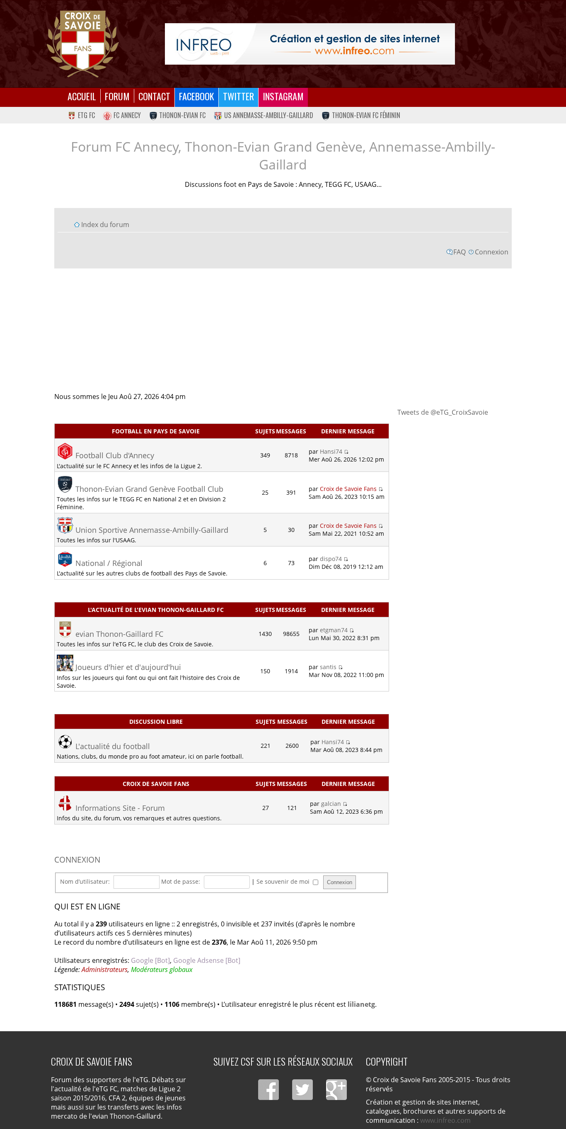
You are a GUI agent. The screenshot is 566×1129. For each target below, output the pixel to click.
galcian (331, 803)
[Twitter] (302, 1089)
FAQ (459, 251)
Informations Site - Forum (120, 808)
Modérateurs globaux (162, 969)
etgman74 (334, 630)
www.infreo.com (445, 1120)
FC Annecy (127, 115)
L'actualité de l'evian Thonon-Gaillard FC (156, 610)
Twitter (238, 96)
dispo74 (331, 559)
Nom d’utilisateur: (85, 881)
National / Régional (109, 563)
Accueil (82, 96)
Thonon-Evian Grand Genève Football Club (149, 489)
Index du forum (105, 224)
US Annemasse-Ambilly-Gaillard (268, 115)
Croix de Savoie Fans (348, 489)
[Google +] (336, 1089)
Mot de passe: (180, 881)
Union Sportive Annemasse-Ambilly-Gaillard (151, 530)
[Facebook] (268, 1089)
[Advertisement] (283, 330)
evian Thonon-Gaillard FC (119, 634)
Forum (117, 96)
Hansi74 (331, 451)
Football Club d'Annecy (114, 455)
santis (328, 667)
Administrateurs (105, 969)
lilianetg (361, 1004)
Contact (154, 96)
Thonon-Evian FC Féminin (366, 115)
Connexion (491, 251)
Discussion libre (156, 721)
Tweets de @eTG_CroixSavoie (442, 412)
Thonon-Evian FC (182, 115)
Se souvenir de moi (283, 881)
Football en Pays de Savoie (156, 431)
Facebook (196, 96)
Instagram (283, 96)
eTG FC (86, 115)
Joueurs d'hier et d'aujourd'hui (128, 667)
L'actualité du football (112, 746)
